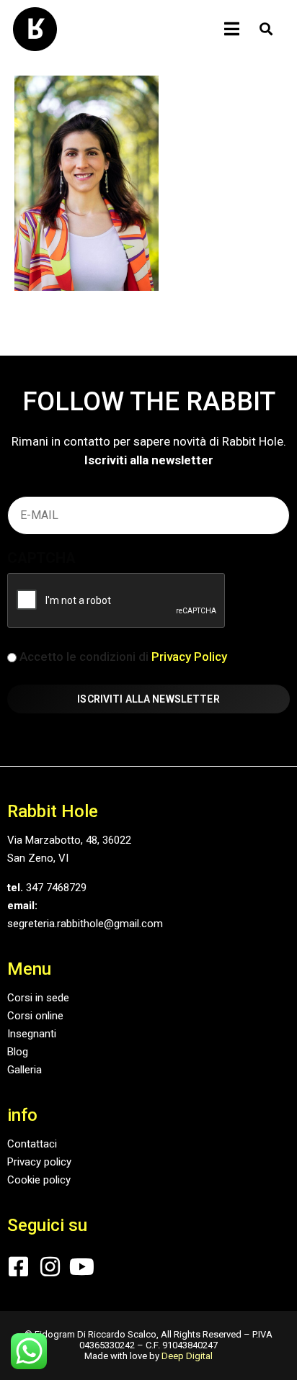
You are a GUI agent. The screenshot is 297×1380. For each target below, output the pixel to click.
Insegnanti (31, 1033)
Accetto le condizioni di (123, 656)
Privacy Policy (189, 656)
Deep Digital (187, 1355)
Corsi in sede (38, 997)
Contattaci (32, 1143)
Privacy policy (39, 1161)
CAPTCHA (41, 558)
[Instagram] (50, 1266)
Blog (17, 1051)
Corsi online (35, 1015)
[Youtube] (82, 1266)
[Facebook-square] (18, 1266)
